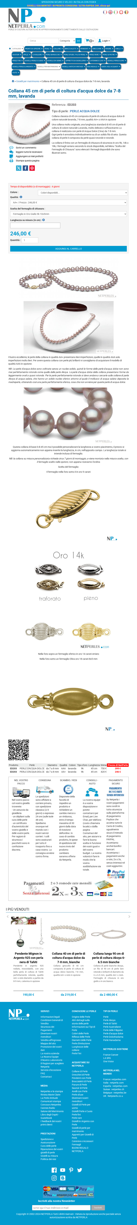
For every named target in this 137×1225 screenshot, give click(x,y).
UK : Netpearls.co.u (113, 1096)
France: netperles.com (114, 1079)
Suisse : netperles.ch (113, 1089)
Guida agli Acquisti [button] (110, 67)
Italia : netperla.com (113, 1082)
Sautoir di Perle (79, 1088)
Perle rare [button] (94, 55)
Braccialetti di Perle (82, 1081)
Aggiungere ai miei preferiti (29, 156)
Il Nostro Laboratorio (51, 1060)
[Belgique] (126, 12)
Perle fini (76, 1114)
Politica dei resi (48, 1159)
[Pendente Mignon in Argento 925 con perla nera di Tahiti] (28, 933)
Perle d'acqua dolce (113, 1033)
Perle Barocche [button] (53, 55)
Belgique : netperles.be (114, 1092)
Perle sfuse (77, 1094)
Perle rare (77, 1118)
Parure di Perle (79, 1084)
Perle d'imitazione (81, 1043)
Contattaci (46, 1076)
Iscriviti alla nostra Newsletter (56, 1201)
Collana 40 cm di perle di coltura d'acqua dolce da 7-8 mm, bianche (68, 958)
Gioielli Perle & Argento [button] (23, 67)
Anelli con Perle (79, 1091)
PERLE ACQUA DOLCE (85, 111)
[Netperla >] (11, 81)
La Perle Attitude (49, 1098)
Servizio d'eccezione (51, 1070)
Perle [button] (47, 49)
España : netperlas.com (115, 1086)
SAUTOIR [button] (16, 55)
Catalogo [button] (16, 49)
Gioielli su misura (49, 1156)
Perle (105, 1017)
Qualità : (15, 197)
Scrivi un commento (26, 147)
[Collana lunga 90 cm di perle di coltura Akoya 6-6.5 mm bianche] (108, 933)
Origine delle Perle (81, 1017)
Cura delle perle (48, 1146)
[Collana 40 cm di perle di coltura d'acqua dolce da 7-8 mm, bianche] (68, 933)
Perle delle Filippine (113, 1030)
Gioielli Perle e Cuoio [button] (34, 61)
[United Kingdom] (110, 12)
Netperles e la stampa (52, 1091)
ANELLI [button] (118, 49)
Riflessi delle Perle (81, 1036)
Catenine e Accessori (82, 1141)
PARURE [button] (108, 49)
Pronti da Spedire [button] (33, 49)
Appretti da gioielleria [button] (75, 61)
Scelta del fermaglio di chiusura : (27, 208)
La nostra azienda (50, 1053)
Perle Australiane (112, 1026)
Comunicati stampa (51, 1101)
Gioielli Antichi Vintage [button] (72, 67)
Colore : (14, 192)
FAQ (43, 1073)
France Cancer (110, 1054)
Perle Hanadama (112, 1040)
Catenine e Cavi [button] (97, 61)
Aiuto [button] (15, 72)
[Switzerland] (121, 12)
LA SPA (107, 1058)
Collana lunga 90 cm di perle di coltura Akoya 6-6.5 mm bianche (108, 958)
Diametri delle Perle (81, 1040)
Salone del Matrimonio (52, 1111)
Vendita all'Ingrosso (51, 1040)
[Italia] (116, 12)
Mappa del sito (48, 1043)
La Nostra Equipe (49, 1056)
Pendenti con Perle (81, 1078)
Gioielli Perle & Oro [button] (115, 61)
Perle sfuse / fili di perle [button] (75, 55)
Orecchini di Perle (81, 1074)
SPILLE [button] (26, 55)
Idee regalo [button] (92, 67)
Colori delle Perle (80, 1033)
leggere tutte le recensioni (29, 152)
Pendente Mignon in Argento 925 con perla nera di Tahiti (28, 958)
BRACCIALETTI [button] (71, 49)
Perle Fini (76, 1053)
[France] (105, 12)
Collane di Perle (80, 1071)
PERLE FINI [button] (16, 61)
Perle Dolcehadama (113, 1036)
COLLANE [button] (57, 49)
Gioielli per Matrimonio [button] (47, 67)
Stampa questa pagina (27, 160)
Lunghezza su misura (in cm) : (26, 220)
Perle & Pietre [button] (109, 55)
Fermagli (76, 1144)
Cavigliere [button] (37, 55)
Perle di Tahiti (110, 1023)
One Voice (108, 1061)
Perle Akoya (109, 1020)
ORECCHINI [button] (97, 49)
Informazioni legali (50, 1017)
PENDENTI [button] (84, 49)
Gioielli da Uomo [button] (54, 61)
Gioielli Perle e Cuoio (82, 1111)
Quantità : (15, 240)
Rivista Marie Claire (50, 1094)
